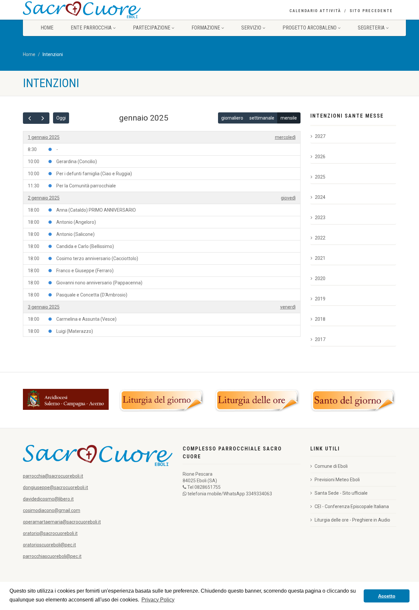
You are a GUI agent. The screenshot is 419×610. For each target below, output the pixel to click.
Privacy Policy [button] (157, 599)
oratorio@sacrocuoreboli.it (50, 533)
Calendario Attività (315, 11)
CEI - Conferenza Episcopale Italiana (352, 506)
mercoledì (285, 137)
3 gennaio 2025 (44, 307)
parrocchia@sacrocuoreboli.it (53, 476)
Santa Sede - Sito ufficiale (341, 493)
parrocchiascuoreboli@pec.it (52, 556)
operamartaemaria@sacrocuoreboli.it (62, 521)
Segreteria (371, 28)
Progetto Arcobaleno (309, 28)
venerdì (288, 307)
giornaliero (232, 118)
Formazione (205, 28)
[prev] (29, 118)
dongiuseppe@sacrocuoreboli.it (55, 487)
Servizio (251, 28)
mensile (289, 118)
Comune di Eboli (331, 466)
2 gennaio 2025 (44, 197)
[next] (42, 118)
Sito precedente (371, 11)
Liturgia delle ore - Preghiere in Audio (352, 520)
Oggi (61, 118)
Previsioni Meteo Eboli (337, 479)
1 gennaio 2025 (44, 137)
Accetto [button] (386, 596)
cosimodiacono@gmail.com (51, 510)
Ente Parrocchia (91, 28)
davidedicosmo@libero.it (48, 499)
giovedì (288, 197)
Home (47, 28)
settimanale (261, 118)
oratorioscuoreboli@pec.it (49, 544)
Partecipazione (151, 28)
